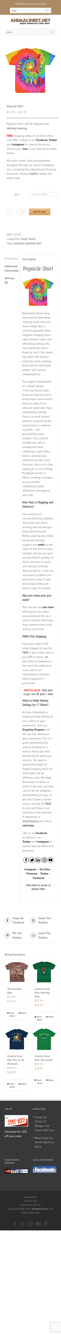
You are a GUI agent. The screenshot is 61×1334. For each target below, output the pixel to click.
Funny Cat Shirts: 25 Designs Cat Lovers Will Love (44, 1123)
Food (24, 239)
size (25, 149)
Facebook (41, 833)
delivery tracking (17, 128)
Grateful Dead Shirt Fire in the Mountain (15, 1060)
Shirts (32, 239)
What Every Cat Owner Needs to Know (44, 1142)
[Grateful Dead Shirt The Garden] (44, 1039)
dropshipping (30, 821)
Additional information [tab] (11, 268)
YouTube (44, 869)
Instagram (43, 841)
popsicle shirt (33, 243)
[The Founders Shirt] (17, 972)
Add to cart (39, 211)
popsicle (19, 243)
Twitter (26, 841)
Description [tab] (11, 258)
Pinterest (31, 873)
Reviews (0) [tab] (10, 280)
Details (23, 1013)
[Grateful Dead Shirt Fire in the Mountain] (17, 1039)
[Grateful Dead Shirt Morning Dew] (44, 972)
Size (16, 194)
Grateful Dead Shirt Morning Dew (42, 992)
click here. (28, 825)
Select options (12, 1014)
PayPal (33, 173)
